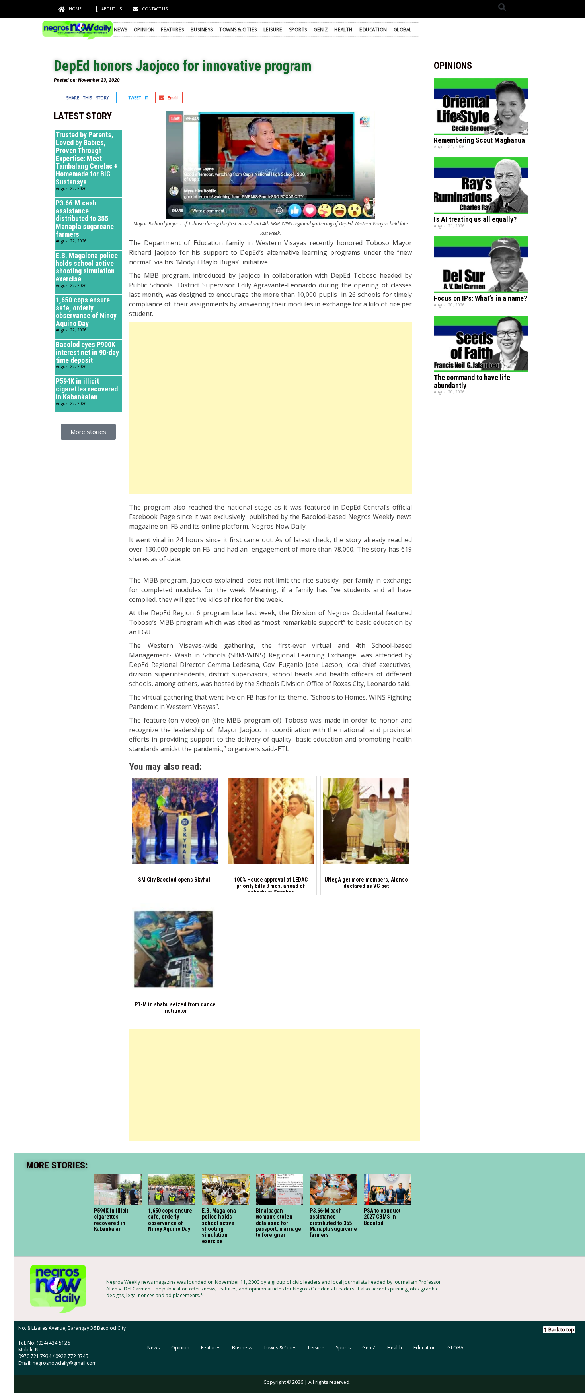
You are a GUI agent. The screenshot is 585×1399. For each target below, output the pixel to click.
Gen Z (321, 29)
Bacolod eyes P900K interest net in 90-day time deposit (87, 352)
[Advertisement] (270, 408)
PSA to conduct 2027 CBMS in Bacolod (381, 1216)
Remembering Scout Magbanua (479, 140)
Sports (298, 29)
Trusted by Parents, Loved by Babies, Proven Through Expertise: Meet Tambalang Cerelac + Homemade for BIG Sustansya (87, 158)
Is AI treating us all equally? (475, 219)
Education (373, 29)
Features (172, 29)
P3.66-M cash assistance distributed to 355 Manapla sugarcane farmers (85, 218)
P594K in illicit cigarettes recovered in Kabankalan (87, 389)
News (120, 29)
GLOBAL (403, 29)
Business (202, 29)
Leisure (272, 29)
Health (343, 29)
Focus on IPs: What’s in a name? (480, 298)
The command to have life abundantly (472, 381)
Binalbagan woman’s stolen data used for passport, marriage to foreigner (278, 1222)
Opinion (144, 29)
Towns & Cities (238, 29)
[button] (502, 7)
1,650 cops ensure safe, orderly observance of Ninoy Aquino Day (86, 311)
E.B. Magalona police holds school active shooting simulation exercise (87, 267)
